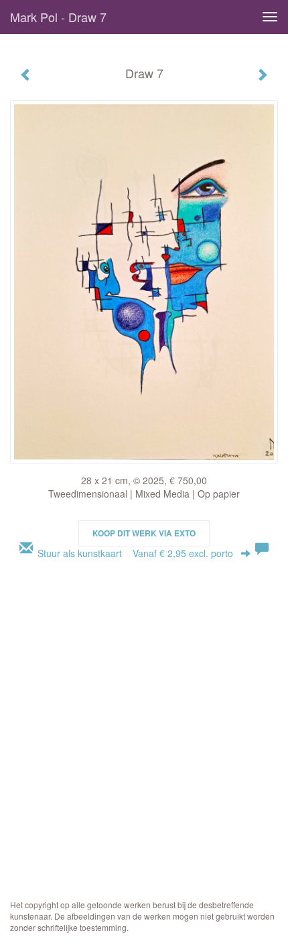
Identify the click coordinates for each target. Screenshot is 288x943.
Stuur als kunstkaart (135, 553)
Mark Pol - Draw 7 (58, 16)
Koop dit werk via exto (144, 533)
